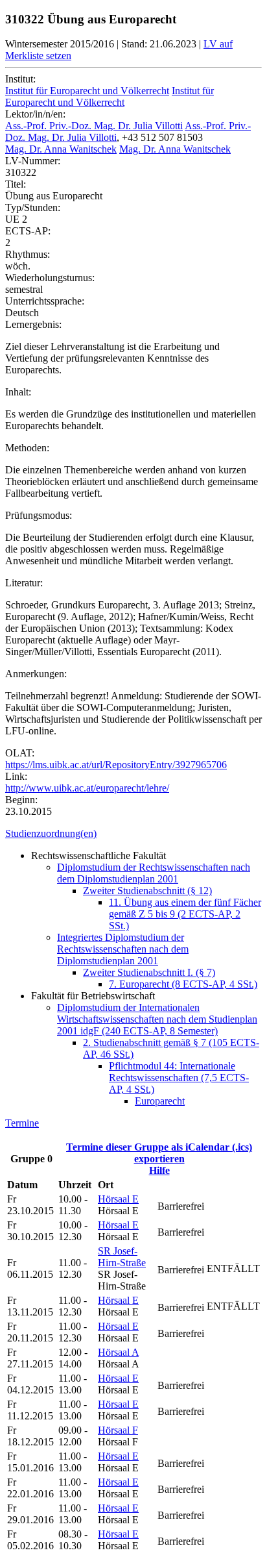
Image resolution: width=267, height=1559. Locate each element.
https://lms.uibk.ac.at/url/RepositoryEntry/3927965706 (116, 764)
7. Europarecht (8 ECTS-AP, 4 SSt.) (183, 984)
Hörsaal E (118, 1198)
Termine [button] (22, 1123)
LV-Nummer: (32, 160)
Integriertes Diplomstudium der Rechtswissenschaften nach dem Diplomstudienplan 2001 (123, 949)
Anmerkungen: (36, 673)
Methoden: (27, 447)
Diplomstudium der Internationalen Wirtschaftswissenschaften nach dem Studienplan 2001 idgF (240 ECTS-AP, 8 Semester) (157, 1019)
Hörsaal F (118, 1430)
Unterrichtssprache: (44, 300)
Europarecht (160, 1100)
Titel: (15, 184)
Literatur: (24, 582)
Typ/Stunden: (32, 207)
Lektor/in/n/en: (35, 113)
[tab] (133, 834)
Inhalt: (18, 391)
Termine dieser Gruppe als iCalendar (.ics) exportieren (159, 1152)
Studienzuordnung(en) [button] (51, 833)
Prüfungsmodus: (38, 515)
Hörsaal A (118, 1352)
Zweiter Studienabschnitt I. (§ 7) (149, 972)
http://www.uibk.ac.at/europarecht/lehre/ (87, 787)
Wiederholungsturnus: (50, 277)
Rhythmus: (27, 254)
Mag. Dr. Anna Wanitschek (61, 149)
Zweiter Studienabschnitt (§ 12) (147, 890)
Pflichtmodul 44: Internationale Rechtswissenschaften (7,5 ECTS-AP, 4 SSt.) (179, 1077)
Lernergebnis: (33, 324)
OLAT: (19, 752)
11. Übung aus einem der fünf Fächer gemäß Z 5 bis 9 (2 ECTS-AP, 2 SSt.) (185, 914)
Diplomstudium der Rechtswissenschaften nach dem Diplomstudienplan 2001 (153, 873)
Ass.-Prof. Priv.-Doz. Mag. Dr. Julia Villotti (94, 125)
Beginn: (21, 799)
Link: (16, 776)
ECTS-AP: (28, 230)
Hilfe (159, 1170)
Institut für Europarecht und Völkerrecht (87, 90)
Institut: (20, 78)
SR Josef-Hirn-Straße (122, 1256)
